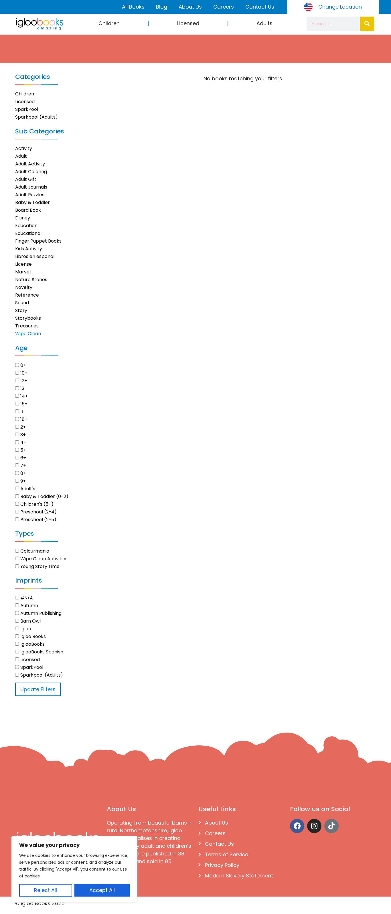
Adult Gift (25, 179)
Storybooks (28, 318)
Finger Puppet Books (38, 241)
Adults (264, 23)
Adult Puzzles (29, 194)
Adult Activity (30, 164)
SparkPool (26, 109)
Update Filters (38, 689)
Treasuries (27, 326)
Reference (27, 295)
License (23, 264)
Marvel (23, 272)
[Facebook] (297, 826)
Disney (22, 218)
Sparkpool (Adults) (36, 117)
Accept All (102, 890)
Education (26, 225)
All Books (133, 6)
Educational (28, 233)
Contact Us (259, 6)
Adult (21, 156)
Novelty (23, 287)
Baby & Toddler (32, 202)
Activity (23, 148)
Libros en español (34, 256)
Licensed (188, 23)
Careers (223, 6)
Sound (22, 302)
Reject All (45, 890)
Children (109, 23)
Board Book (28, 210)
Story (21, 310)
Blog (161, 6)
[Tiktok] (331, 826)
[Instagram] (314, 826)
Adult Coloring (31, 171)
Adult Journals (31, 187)
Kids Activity (28, 248)
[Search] (367, 24)
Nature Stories (31, 279)
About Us (190, 6)
